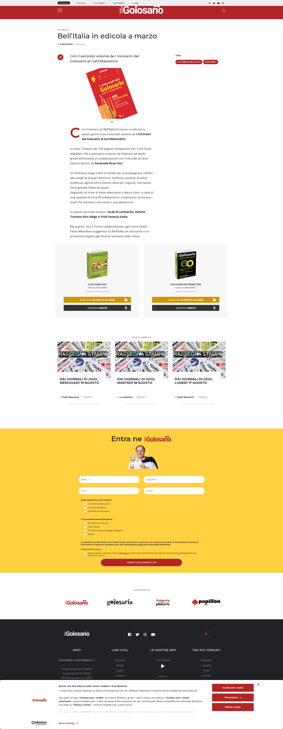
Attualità (63, 29)
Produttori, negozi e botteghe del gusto (105, 530)
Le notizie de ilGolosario (98, 504)
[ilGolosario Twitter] (214, 2)
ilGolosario (64, 3)
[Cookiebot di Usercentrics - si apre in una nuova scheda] (39, 723)
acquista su (97, 300)
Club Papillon (119, 3)
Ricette (91, 534)
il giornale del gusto (189, 62)
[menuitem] (120, 660)
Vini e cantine (94, 527)
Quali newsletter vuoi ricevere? (96, 500)
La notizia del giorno (97, 507)
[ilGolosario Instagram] (223, 2)
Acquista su (97, 308)
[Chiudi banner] (258, 685)
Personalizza (231, 697)
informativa (124, 553)
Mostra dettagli (66, 723)
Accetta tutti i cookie (232, 687)
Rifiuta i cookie (233, 707)
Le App (136, 3)
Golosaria (81, 3)
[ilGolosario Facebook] (209, 2)
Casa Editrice (99, 3)
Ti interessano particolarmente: (97, 519)
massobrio (211, 62)
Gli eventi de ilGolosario (98, 511)
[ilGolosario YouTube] (218, 2)
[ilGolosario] (141, 9)
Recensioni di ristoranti (98, 523)
